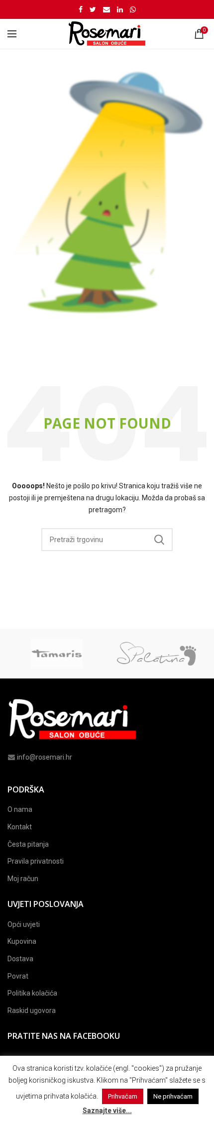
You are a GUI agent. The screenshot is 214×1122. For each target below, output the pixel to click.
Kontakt (19, 827)
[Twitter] (93, 9)
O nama (19, 809)
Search (159, 539)
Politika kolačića (32, 993)
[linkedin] (119, 9)
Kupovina (21, 941)
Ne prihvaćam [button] (173, 1096)
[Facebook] (80, 9)
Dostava (20, 959)
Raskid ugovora (31, 1010)
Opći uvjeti (23, 924)
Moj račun (22, 879)
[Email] (106, 9)
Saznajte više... (107, 1111)
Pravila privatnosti (35, 861)
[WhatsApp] (132, 9)
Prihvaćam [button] (122, 1096)
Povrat (17, 976)
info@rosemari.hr (44, 757)
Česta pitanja (28, 844)
